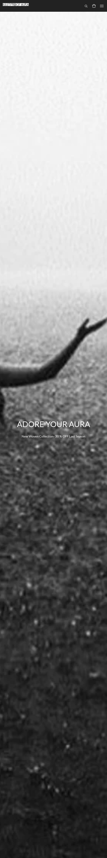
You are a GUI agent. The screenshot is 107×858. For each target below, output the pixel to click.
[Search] (86, 5)
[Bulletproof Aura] (16, 6)
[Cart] (94, 5)
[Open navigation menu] (101, 5)
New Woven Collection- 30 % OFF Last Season (53, 436)
